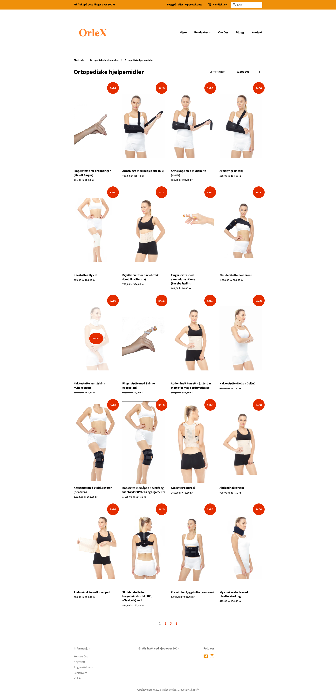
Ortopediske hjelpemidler (104, 60)
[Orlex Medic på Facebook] (205, 657)
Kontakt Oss (81, 656)
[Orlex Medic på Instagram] (212, 657)
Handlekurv (220, 5)
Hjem (183, 32)
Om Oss (223, 32)
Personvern (80, 673)
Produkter (201, 32)
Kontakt (256, 32)
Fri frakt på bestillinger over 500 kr (94, 5)
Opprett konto (193, 5)
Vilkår (77, 678)
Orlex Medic (169, 689)
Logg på (171, 5)
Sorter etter (217, 72)
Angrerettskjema (84, 667)
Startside (79, 60)
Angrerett (79, 662)
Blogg (240, 32)
